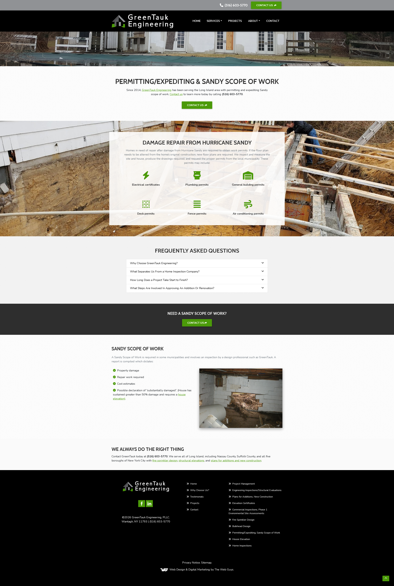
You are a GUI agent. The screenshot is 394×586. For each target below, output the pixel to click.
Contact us (176, 94)
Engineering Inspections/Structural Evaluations (256, 490)
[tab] (197, 263)
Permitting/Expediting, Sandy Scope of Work (256, 532)
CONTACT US (264, 5)
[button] (385, 578)
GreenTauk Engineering (156, 90)
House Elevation (241, 539)
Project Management (243, 483)
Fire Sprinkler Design (243, 520)
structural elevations (191, 460)
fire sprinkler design (164, 460)
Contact (272, 21)
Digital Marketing (199, 570)
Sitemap (206, 562)
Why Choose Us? (199, 490)
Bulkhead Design (241, 526)
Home (197, 21)
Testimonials (197, 496)
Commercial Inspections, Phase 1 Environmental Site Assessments (248, 511)
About (253, 21)
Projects (235, 21)
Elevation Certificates (243, 503)
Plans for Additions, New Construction (252, 496)
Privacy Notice (191, 562)
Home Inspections (242, 545)
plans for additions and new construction (236, 460)
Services (213, 21)
